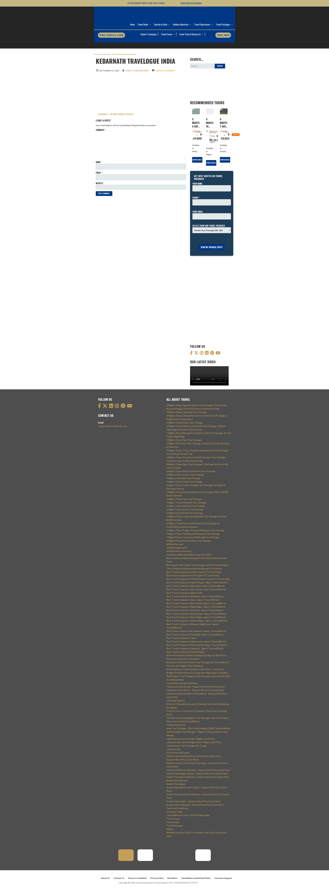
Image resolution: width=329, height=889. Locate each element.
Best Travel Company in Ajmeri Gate (184, 592)
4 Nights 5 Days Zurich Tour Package (184, 509)
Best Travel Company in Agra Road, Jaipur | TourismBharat (195, 585)
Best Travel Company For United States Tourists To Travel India (198, 578)
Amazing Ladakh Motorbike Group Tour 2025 (188, 554)
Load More (102, 200)
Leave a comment (165, 70)
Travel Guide (142, 24)
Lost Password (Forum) (178, 752)
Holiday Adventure (181, 24)
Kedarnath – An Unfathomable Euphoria (118, 54)
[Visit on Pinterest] (212, 353)
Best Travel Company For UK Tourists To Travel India (192, 575)
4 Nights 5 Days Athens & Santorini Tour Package (190, 471)
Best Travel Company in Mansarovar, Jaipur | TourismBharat (196, 641)
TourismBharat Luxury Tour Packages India (187, 815)
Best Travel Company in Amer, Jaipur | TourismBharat (193, 599)
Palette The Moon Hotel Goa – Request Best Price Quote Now (197, 777)
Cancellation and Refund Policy (182, 683)
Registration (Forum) (176, 780)
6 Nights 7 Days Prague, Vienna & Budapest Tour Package (195, 530)
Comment (101, 130)
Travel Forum (166, 34)
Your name (197, 183)
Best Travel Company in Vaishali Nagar (185, 651)
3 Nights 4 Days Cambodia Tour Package (186, 412)
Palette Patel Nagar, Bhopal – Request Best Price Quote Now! (197, 773)
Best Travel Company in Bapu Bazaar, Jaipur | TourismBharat (196, 613)
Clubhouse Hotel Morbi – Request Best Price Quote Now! (195, 690)
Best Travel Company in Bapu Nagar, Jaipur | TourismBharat (196, 617)
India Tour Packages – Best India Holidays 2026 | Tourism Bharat (198, 728)
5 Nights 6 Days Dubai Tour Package (184, 512)
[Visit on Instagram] (201, 353)
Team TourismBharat (137, 70)
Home (132, 24)
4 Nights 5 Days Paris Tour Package (184, 499)
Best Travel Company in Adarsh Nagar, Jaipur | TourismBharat (197, 582)
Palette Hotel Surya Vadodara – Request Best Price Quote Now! (198, 770)
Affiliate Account (175, 544)
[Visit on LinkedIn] (207, 353)
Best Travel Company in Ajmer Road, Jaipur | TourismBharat (196, 589)
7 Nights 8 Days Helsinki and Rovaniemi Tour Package (193, 533)
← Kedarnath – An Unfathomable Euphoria (114, 114)
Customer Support (175, 700)
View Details (197, 160)
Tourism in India (160, 24)
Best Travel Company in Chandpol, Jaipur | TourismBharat (195, 634)
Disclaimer (172, 878)
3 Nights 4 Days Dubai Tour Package (184, 422)
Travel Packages (223, 24)
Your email (197, 211)
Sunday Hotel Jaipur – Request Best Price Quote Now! (193, 801)
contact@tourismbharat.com (112, 426)
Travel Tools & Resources (190, 34)
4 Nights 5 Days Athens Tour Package (185, 474)
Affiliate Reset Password (178, 551)
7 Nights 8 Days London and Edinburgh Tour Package (192, 537)
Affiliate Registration (177, 547)
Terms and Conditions (177, 808)
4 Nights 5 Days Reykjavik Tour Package (186, 502)
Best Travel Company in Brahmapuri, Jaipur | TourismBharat (196, 631)
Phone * (196, 197)
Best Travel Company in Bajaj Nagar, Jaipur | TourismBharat (196, 606)
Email (99, 172)
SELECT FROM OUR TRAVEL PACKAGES (208, 225)
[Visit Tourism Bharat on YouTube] (218, 353)
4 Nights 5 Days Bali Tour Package (183, 478)
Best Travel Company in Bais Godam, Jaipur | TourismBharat (196, 603)
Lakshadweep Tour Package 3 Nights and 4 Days (190, 738)
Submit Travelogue (148, 34)
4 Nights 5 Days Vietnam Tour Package (185, 506)
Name (99, 162)
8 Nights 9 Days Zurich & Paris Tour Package (188, 540)
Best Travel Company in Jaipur (181, 638)
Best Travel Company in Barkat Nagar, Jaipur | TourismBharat (196, 620)
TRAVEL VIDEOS (223, 35)
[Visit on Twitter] (196, 353)
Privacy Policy (157, 878)
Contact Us (118, 878)
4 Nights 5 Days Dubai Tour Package (184, 481)
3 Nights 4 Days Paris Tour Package (184, 440)
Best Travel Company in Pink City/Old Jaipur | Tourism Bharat (196, 644)
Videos (169, 829)
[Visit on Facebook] (191, 353)
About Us (105, 878)
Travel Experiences (202, 24)
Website (99, 183)
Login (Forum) (173, 749)
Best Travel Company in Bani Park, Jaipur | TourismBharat (195, 610)
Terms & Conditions (137, 878)
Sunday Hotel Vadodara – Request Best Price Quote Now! (195, 804)
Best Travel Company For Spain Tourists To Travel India (193, 572)
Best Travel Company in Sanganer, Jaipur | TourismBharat (194, 648)
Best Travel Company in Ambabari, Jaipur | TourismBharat (195, 596)
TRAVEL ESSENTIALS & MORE (111, 35)
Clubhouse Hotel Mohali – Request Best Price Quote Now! (195, 686)
